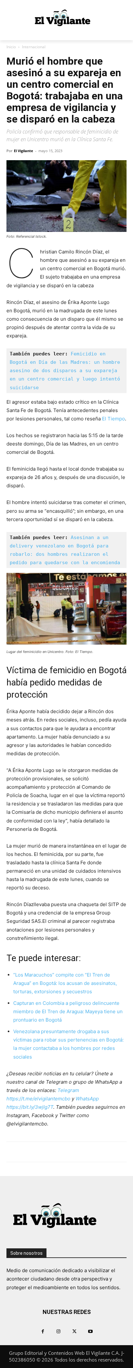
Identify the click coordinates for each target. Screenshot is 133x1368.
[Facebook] (42, 1331)
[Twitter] (74, 1331)
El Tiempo (113, 419)
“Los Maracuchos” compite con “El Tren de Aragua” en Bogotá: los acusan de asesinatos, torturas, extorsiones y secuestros (65, 983)
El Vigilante (23, 150)
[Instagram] (58, 1331)
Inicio (11, 47)
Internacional (34, 47)
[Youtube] (90, 1331)
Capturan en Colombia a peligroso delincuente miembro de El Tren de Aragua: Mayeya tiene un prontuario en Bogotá (68, 1011)
